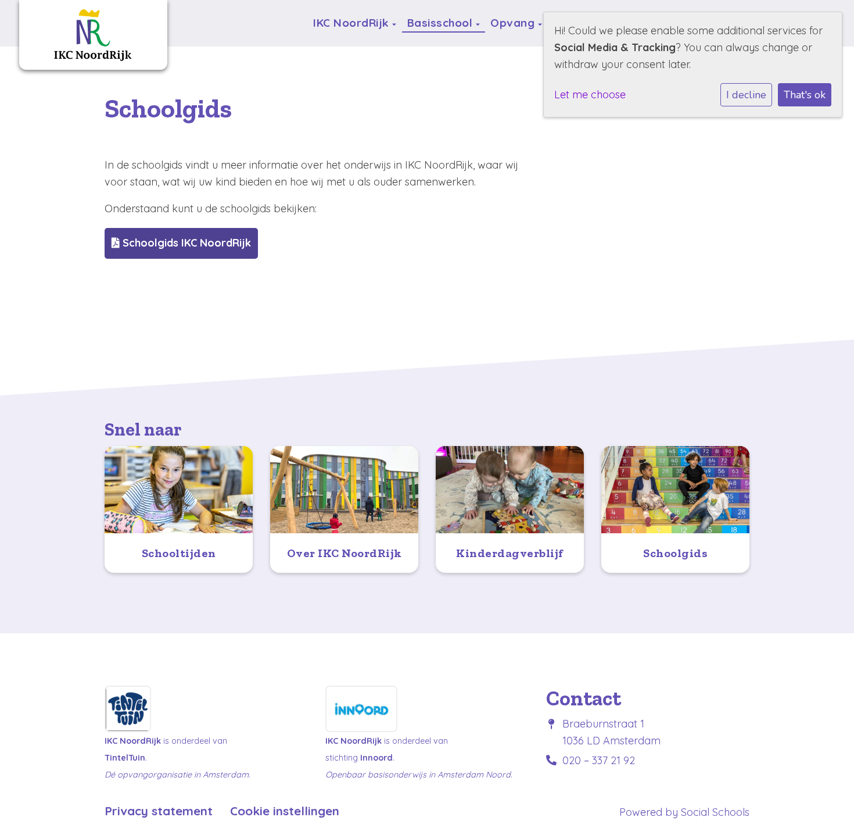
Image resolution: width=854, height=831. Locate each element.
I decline (746, 95)
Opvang (514, 23)
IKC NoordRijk (352, 23)
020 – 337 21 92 (598, 760)
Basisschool (441, 23)
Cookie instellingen (284, 811)
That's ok (805, 95)
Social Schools (715, 812)
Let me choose (590, 94)
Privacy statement (159, 811)
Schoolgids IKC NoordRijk (185, 242)
